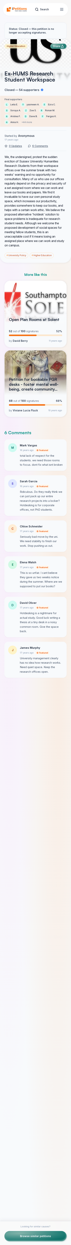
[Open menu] (62, 9)
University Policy (16, 255)
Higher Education (16, 46)
